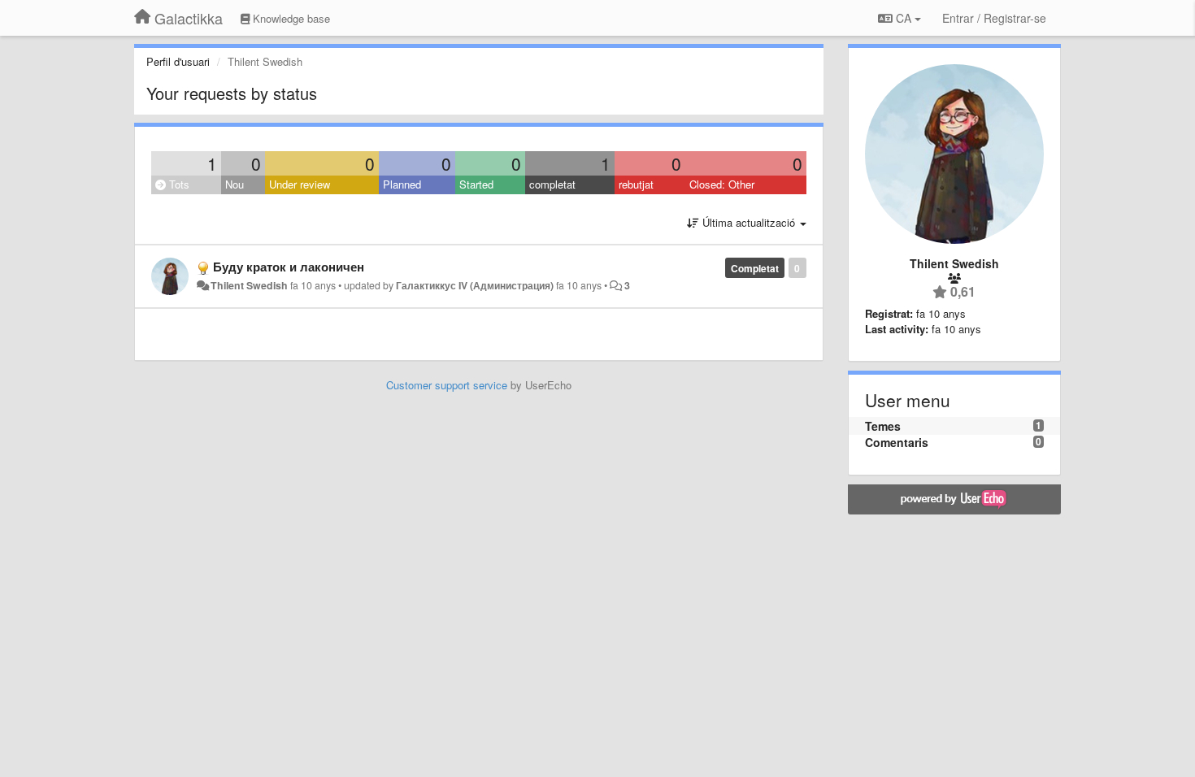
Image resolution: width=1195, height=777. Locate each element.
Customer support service (446, 385)
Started (476, 184)
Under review (299, 184)
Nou (234, 184)
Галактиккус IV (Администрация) (475, 285)
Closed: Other (721, 184)
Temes (883, 426)
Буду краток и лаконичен (288, 267)
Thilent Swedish (249, 285)
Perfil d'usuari (178, 61)
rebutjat (636, 184)
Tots (177, 184)
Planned (402, 184)
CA (904, 18)
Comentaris (896, 442)
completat (552, 184)
